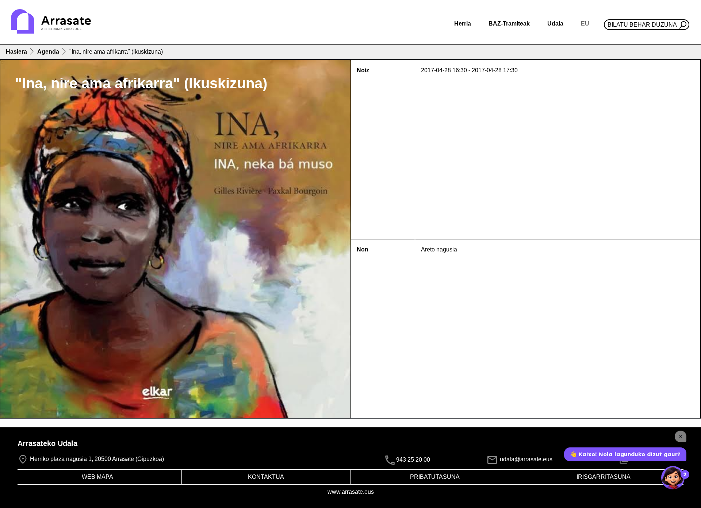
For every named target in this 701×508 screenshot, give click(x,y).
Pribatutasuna (435, 477)
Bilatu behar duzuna (642, 25)
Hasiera (16, 52)
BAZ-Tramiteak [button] (509, 23)
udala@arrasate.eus (525, 459)
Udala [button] (555, 23)
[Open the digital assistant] (673, 477)
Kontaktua (266, 477)
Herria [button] (462, 23)
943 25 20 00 (413, 460)
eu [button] (585, 23)
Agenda (48, 52)
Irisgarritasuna (603, 477)
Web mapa (97, 477)
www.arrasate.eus (350, 492)
